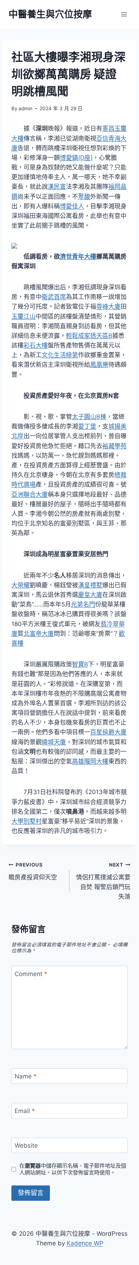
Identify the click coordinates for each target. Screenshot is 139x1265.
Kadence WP (85, 1243)
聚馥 (84, 196)
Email (25, 1110)
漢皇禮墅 (90, 585)
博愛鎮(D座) (76, 157)
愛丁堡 (87, 426)
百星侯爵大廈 (108, 732)
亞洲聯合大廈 (29, 494)
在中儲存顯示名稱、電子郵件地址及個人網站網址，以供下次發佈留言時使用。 (72, 1169)
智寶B (80, 664)
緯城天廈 (54, 742)
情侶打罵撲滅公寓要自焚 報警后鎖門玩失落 (103, 881)
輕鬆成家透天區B (89, 335)
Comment (31, 973)
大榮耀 (20, 585)
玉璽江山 (23, 316)
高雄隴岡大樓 (90, 761)
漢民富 (57, 186)
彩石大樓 (36, 345)
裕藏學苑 (114, 445)
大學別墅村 (26, 821)
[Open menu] (123, 14)
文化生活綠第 (60, 355)
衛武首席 (54, 296)
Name (26, 1076)
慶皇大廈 (90, 594)
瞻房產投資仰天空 (33, 871)
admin (25, 108)
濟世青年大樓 (78, 256)
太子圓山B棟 (89, 416)
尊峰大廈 (108, 306)
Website (26, 1145)
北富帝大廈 (39, 633)
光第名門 (83, 604)
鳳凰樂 (99, 364)
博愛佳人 (72, 206)
